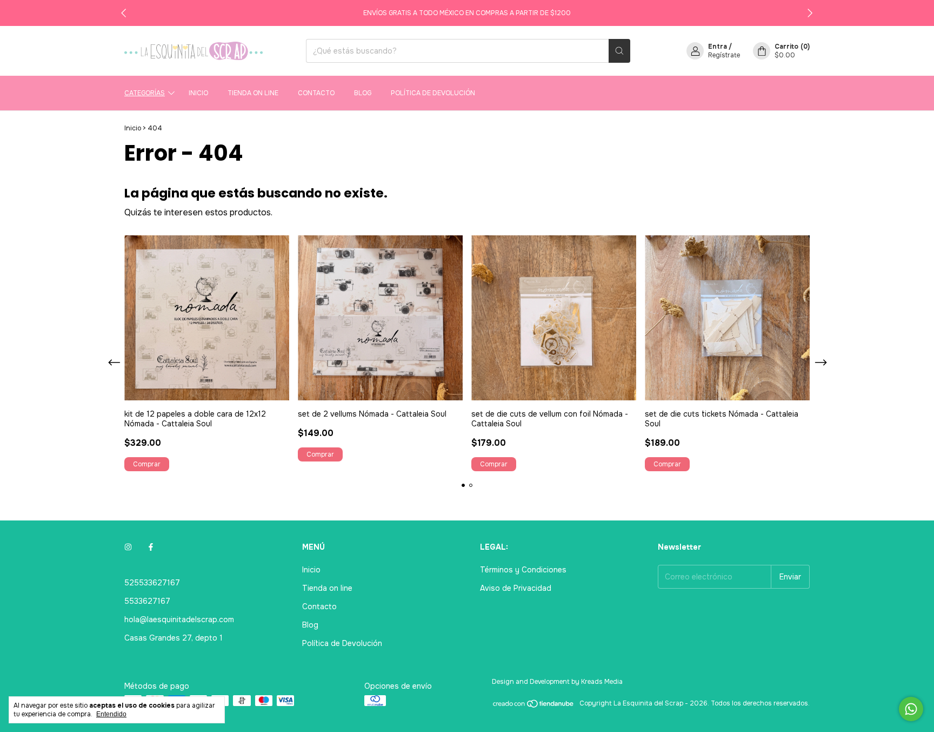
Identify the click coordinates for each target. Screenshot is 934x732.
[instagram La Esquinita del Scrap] (128, 547)
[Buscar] (619, 51)
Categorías (144, 93)
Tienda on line (253, 93)
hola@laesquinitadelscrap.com (179, 619)
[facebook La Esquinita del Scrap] (151, 547)
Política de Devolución (433, 93)
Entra (717, 46)
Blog (362, 93)
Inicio (198, 93)
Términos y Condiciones (523, 570)
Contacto (316, 93)
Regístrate (724, 55)
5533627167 (147, 601)
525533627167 (152, 583)
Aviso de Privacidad (515, 588)
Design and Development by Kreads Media (557, 681)
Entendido (111, 714)
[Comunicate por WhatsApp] (911, 709)
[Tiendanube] (534, 706)
